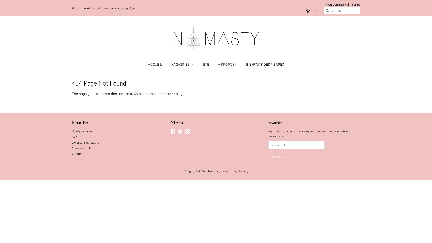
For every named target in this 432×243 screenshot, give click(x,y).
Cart (315, 11)
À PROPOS (226, 64)
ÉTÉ (206, 64)
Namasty (214, 171)
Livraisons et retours (85, 142)
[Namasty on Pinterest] (180, 132)
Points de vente (82, 131)
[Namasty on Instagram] (187, 132)
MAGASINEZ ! (181, 64)
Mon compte (335, 4)
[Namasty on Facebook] (173, 132)
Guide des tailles (82, 148)
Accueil (155, 64)
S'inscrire (353, 4)
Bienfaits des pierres (265, 64)
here (145, 94)
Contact (77, 153)
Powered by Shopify (234, 171)
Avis (74, 137)
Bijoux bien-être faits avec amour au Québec (104, 8)
